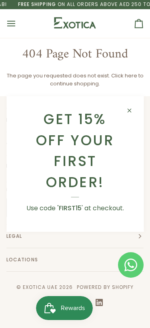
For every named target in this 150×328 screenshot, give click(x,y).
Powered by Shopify (105, 287)
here (131, 75)
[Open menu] (18, 23)
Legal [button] (14, 236)
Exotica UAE (40, 287)
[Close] (133, 110)
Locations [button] (22, 259)
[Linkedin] (99, 302)
